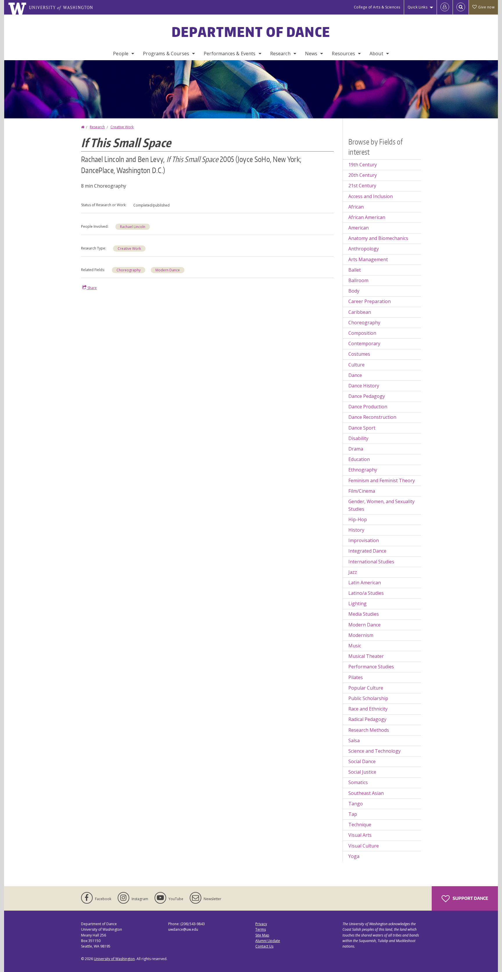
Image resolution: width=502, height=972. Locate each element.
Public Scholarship (368, 698)
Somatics (358, 782)
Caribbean (359, 312)
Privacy (261, 923)
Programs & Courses (166, 53)
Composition (362, 333)
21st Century (362, 185)
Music (354, 645)
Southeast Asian (366, 793)
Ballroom (358, 280)
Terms (260, 929)
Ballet (354, 270)
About (376, 53)
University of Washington (114, 958)
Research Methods (368, 730)
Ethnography (362, 470)
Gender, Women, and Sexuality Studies (381, 505)
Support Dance (470, 898)
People (120, 53)
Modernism (360, 635)
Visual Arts (360, 835)
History (356, 530)
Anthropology (363, 248)
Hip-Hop (357, 519)
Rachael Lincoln (132, 226)
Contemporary (364, 343)
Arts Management (368, 259)
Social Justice (362, 772)
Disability (358, 438)
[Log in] (445, 7)
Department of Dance (251, 31)
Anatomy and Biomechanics (378, 238)
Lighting (357, 603)
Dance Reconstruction (372, 417)
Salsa (354, 740)
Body (353, 291)
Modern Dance (167, 270)
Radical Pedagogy (367, 719)
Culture (356, 365)
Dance (355, 375)
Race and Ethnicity (368, 709)
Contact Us (264, 946)
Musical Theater (366, 656)
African (356, 207)
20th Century (362, 175)
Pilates (355, 677)
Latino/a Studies (366, 593)
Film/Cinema (361, 491)
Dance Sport (361, 428)
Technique (359, 824)
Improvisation (363, 540)
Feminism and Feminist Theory (381, 480)
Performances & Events (229, 53)
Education (359, 459)
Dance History (363, 385)
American (358, 228)
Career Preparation (369, 301)
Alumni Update (267, 940)
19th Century (362, 164)
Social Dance (362, 761)
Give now (486, 7)
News (311, 53)
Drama (355, 449)
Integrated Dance (367, 551)
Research (280, 53)
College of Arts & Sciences (377, 7)
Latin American (364, 582)
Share (92, 287)
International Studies (371, 561)
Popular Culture (365, 688)
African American (366, 217)
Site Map (262, 935)
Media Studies (363, 614)
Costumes (359, 354)
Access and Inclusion (370, 196)
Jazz (352, 572)
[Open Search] (461, 7)
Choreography (128, 270)
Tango (355, 803)
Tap (352, 814)
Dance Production (367, 406)
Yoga (353, 856)
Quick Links (418, 7)
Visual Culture (363, 846)
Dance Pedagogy (366, 396)
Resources (343, 53)
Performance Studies (371, 666)
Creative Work (122, 126)
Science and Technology (374, 751)
